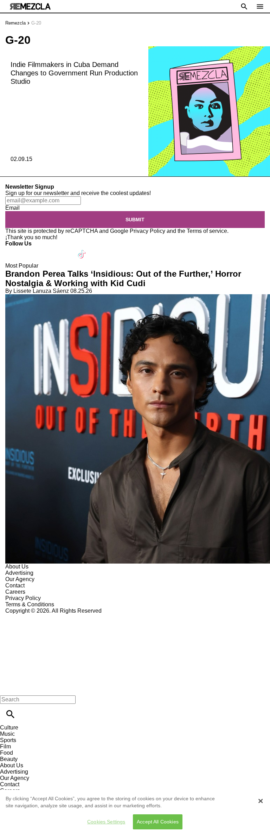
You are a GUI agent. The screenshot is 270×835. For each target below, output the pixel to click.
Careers (15, 592)
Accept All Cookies (158, 821)
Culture (9, 727)
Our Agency (19, 579)
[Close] (260, 801)
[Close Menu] (8, 687)
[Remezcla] (30, 6)
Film (5, 746)
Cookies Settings (106, 821)
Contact (15, 585)
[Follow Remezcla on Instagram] (48, 250)
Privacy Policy (147, 231)
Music (7, 734)
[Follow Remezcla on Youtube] (65, 250)
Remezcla (15, 23)
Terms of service (207, 231)
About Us (16, 567)
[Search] (10, 714)
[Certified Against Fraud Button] (30, 617)
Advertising (19, 573)
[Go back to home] (135, 639)
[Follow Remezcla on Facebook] (13, 250)
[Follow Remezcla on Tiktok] (82, 250)
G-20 (36, 23)
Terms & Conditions (29, 604)
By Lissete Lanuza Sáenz (37, 291)
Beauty (9, 759)
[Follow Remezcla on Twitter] (31, 250)
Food (6, 753)
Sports (8, 740)
